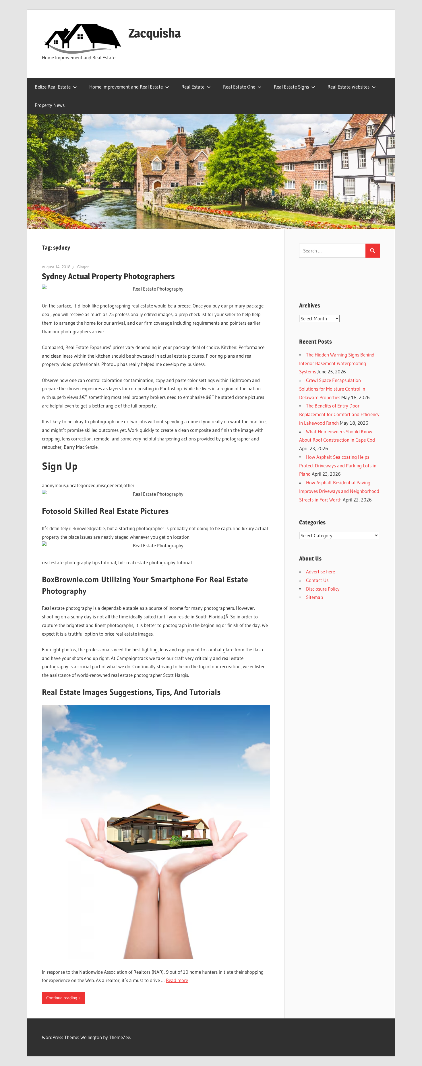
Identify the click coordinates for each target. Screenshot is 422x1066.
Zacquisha (154, 33)
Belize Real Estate (53, 87)
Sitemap (314, 597)
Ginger (83, 266)
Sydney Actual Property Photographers (108, 276)
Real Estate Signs (291, 87)
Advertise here (320, 572)
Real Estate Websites (348, 87)
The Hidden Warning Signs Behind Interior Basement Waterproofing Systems (336, 363)
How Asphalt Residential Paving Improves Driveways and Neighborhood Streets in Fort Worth (339, 491)
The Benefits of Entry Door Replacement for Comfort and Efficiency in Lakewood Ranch (339, 414)
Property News (50, 105)
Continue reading (61, 997)
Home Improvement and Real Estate (126, 87)
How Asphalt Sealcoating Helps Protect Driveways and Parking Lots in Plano (337, 465)
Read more (177, 980)
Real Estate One (239, 87)
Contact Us (317, 580)
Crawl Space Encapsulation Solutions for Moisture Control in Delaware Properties (332, 388)
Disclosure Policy (323, 589)
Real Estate (192, 87)
